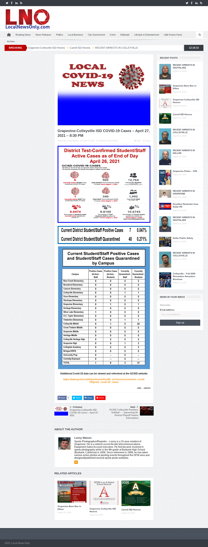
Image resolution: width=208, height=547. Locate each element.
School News (112, 141)
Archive (11, 41)
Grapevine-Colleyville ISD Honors (27, 48)
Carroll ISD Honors (61, 48)
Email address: (167, 309)
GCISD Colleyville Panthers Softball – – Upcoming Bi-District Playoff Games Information (123, 413)
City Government (96, 34)
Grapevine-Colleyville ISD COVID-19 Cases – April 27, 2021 (84, 413)
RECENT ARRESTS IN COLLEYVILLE (97, 48)
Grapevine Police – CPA (185, 171)
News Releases (43, 34)
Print (139, 141)
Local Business (75, 34)
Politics (59, 34)
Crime (113, 34)
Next (132, 407)
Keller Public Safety (183, 238)
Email (148, 141)
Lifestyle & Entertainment (146, 34)
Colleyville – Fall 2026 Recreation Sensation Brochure (184, 276)
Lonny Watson (73, 141)
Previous (77, 407)
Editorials (125, 34)
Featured (102, 141)
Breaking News (23, 34)
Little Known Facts (173, 34)
